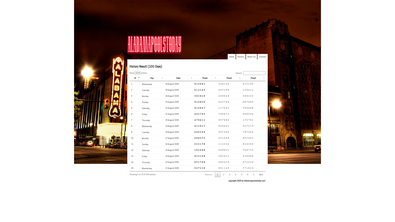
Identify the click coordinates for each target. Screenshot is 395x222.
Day (152, 78)
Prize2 (229, 78)
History (240, 56)
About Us (251, 56)
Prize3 (253, 78)
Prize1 (205, 78)
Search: (239, 73)
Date (178, 78)
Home (231, 56)
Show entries (138, 73)
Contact (262, 56)
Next (261, 174)
